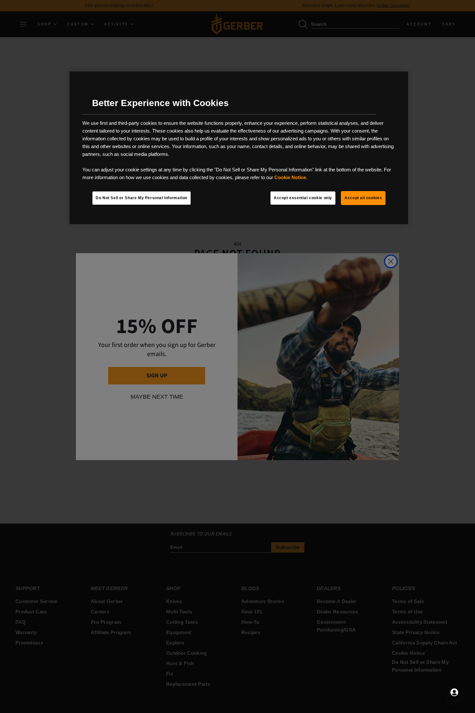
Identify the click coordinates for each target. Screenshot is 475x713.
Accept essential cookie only (303, 198)
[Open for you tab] (454, 692)
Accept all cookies (363, 198)
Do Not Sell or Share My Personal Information (141, 198)
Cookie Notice (290, 177)
